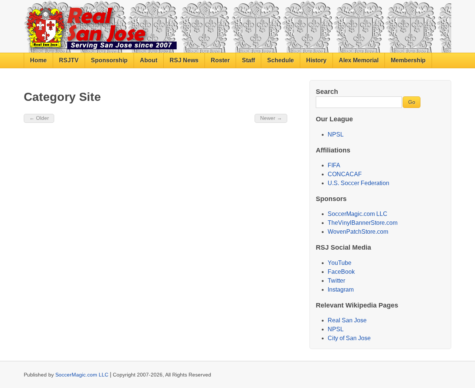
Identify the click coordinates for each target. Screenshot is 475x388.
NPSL (336, 134)
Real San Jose (347, 320)
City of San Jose (349, 338)
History (316, 60)
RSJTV (69, 60)
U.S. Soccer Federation (358, 183)
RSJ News (184, 60)
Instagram (341, 289)
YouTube (339, 263)
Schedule (280, 60)
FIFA (334, 165)
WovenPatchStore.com (358, 231)
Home (38, 60)
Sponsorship (109, 60)
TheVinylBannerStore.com (362, 223)
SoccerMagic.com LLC (357, 214)
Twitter (336, 280)
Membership (408, 60)
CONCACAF (345, 174)
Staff (248, 60)
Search (327, 91)
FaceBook (341, 272)
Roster (220, 60)
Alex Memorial (359, 60)
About (148, 60)
